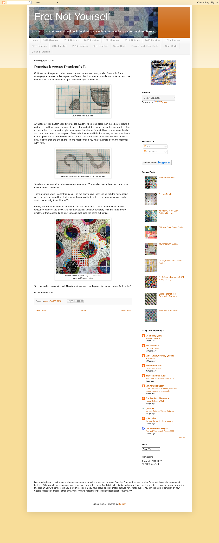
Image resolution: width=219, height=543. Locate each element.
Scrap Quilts (119, 46)
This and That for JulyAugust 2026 (160, 431)
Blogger (122, 504)
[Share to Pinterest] (81, 301)
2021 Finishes (132, 40)
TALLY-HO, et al (152, 348)
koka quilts (151, 418)
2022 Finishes (111, 40)
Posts (149, 146)
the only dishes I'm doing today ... (159, 421)
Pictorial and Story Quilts (144, 46)
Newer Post (40, 310)
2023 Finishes (91, 40)
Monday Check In (153, 338)
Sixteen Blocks (165, 194)
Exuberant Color (154, 366)
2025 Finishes (50, 40)
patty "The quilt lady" (156, 376)
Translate (164, 102)
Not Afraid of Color (155, 386)
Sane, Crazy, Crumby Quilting (160, 356)
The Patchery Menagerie (157, 398)
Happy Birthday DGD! (155, 401)
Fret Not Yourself (72, 16)
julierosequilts (152, 346)
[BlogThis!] (72, 301)
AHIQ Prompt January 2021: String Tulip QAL (172, 278)
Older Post (126, 310)
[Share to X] (75, 301)
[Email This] (68, 301)
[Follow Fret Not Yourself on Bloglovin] (157, 164)
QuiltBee (150, 408)
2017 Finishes (59, 46)
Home (34, 40)
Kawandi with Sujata (168, 244)
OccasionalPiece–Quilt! (157, 428)
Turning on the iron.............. (157, 368)
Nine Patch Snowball (168, 310)
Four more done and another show (160, 378)
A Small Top (150, 358)
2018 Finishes (39, 46)
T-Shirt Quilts (170, 46)
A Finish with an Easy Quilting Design (168, 212)
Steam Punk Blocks (168, 177)
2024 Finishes (71, 40)
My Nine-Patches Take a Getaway (160, 411)
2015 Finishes (100, 46)
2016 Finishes (80, 46)
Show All (182, 437)
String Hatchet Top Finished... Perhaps (168, 295)
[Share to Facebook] (78, 301)
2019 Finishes (173, 40)
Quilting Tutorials (41, 51)
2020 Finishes (152, 40)
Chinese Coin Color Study (171, 227)
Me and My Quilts (154, 336)
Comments (151, 151)
